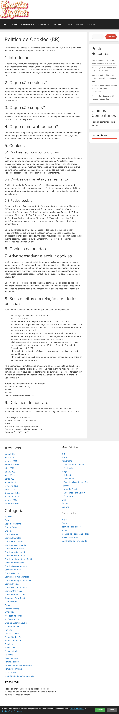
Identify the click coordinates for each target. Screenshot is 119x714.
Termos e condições (71, 527)
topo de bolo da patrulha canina (20, 676)
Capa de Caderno (13, 524)
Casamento (69, 478)
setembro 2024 (12, 503)
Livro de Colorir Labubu (16, 623)
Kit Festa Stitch (12, 619)
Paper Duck (10, 647)
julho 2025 (9, 468)
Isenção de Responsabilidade (75, 534)
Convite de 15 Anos (14, 541)
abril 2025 (9, 479)
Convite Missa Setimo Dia (16, 587)
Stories (79, 24)
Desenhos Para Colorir (15, 598)
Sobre (14, 24)
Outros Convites (12, 633)
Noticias (8, 630)
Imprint (65, 530)
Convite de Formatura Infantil (18, 559)
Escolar (57, 24)
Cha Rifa (9, 531)
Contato (91, 24)
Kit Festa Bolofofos (13, 616)
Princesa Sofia (11, 651)
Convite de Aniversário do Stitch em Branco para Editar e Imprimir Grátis (104, 78)
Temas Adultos (12, 662)
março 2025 (10, 482)
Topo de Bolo (11, 672)
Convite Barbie (11, 534)
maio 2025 (10, 475)
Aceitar (99, 710)
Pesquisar (111, 36)
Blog (70, 24)
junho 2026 (10, 454)
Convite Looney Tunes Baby (18, 580)
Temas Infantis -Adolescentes (19, 665)
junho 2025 (10, 472)
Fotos (7, 605)
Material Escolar (12, 626)
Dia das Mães (11, 601)
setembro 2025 (12, 465)
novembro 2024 (12, 496)
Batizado (68, 475)
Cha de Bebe (11, 527)
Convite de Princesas (14, 562)
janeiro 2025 (10, 489)
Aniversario (26, 24)
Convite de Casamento (15, 552)
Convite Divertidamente (16, 566)
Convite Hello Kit (12, 573)
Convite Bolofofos (13, 538)
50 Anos (8, 517)
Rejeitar (111, 710)
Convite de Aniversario (15, 545)
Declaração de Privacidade (74, 541)
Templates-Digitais (13, 669)
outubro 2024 (11, 500)
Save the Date (11, 658)
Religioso (42, 24)
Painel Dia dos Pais (14, 637)
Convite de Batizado (14, 548)
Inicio (5, 24)
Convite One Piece (13, 591)
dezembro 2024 (12, 493)
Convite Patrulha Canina (16, 594)
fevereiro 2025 (11, 486)
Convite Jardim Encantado (17, 577)
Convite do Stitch (13, 570)
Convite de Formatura (15, 555)
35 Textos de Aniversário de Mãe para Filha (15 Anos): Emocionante (104, 88)
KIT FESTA (9, 612)
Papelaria (9, 644)
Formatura (68, 496)
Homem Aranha (12, 609)
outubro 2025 (11, 461)
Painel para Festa (13, 640)
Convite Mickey (12, 584)
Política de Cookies (71, 537)
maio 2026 (10, 457)
